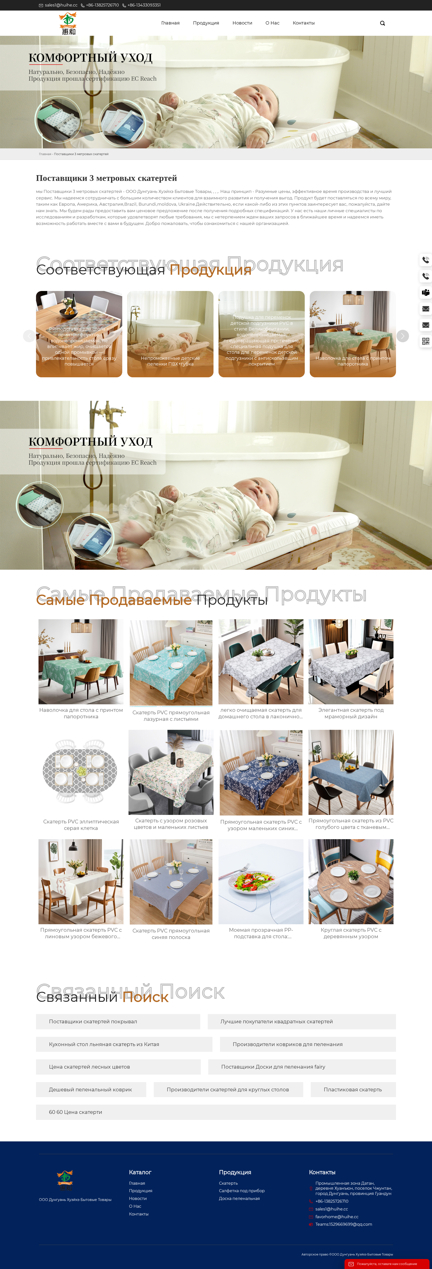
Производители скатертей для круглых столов (228, 1090)
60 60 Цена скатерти (75, 1112)
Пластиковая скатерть (353, 1090)
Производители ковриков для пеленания (288, 1044)
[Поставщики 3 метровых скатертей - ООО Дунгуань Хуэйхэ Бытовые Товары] (67, 23)
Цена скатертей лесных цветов (89, 1067)
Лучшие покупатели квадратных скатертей (276, 1022)
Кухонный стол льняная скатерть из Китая (104, 1044)
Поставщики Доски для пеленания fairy (273, 1067)
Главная (45, 154)
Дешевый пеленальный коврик (90, 1090)
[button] (402, 336)
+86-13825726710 (102, 5)
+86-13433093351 (144, 5)
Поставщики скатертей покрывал (93, 1022)
